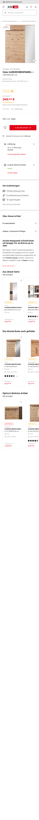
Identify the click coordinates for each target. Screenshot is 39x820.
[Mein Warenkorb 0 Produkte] (35, 7)
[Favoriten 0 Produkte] (31, 7)
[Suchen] (5, 12)
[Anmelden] (27, 7)
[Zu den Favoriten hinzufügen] (5, 127)
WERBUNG (7, 91)
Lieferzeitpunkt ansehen (16, 154)
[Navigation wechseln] (3, 7)
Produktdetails (9, 223)
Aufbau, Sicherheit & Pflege (14, 231)
